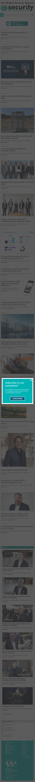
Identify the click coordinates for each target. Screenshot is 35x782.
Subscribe (17, 399)
